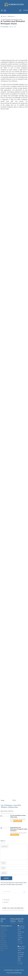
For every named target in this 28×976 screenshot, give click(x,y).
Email (3, 868)
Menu (24, 10)
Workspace (4, 807)
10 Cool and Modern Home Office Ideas (18, 816)
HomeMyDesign (17, 972)
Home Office (17, 805)
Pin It (14, 800)
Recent (6, 902)
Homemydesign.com (6, 926)
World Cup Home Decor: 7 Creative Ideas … (21, 936)
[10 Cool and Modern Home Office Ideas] (5, 819)
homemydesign (4, 26)
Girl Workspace (8, 805)
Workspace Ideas (13, 807)
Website (4, 873)
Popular (6, 900)
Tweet (2, 800)
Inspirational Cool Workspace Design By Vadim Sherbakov (18, 829)
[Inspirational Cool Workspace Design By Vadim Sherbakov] (5, 829)
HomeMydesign (8, 970)
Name (3, 863)
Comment (4, 846)
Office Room (18, 821)
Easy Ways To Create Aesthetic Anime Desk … (21, 956)
